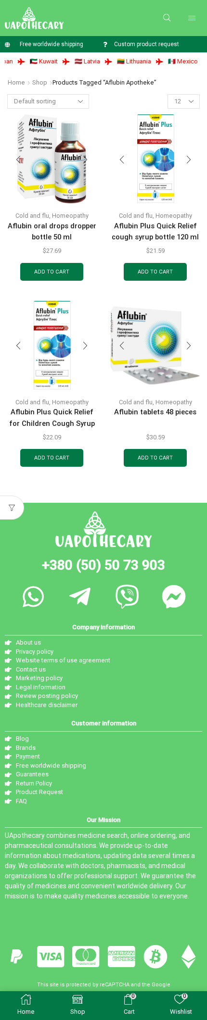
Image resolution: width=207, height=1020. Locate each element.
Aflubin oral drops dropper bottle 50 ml (52, 231)
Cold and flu (32, 215)
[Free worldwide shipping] (7, 44)
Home (16, 82)
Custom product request (146, 44)
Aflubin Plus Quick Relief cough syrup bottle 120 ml (155, 231)
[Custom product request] (104, 44)
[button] (167, 18)
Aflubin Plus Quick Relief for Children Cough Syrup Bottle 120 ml (52, 423)
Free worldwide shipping (51, 44)
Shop (39, 82)
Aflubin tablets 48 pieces (155, 412)
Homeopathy (70, 215)
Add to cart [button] (51, 272)
